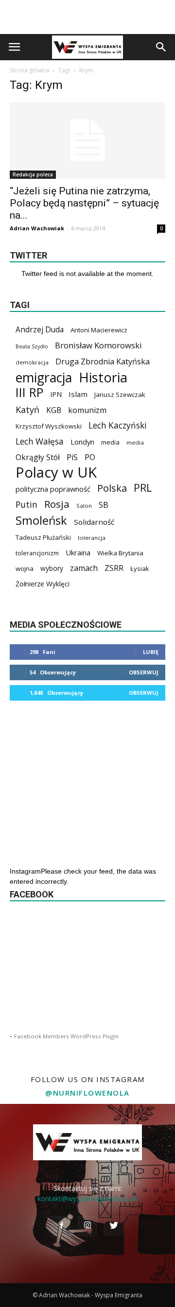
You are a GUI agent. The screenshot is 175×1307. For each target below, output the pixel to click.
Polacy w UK (56, 472)
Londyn (82, 442)
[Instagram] (87, 1226)
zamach (84, 568)
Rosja (57, 504)
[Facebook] (61, 1226)
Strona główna (29, 70)
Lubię (150, 651)
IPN (56, 394)
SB (103, 504)
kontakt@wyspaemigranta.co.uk (87, 1198)
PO (90, 457)
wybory (51, 568)
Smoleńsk (41, 521)
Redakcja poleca (33, 174)
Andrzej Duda (40, 330)
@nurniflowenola (87, 1093)
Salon (84, 505)
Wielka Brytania (120, 553)
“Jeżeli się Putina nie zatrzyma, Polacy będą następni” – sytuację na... (84, 203)
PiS (72, 457)
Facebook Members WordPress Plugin (66, 1036)
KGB (53, 410)
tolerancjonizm (37, 553)
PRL (143, 487)
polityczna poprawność (53, 489)
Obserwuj (143, 672)
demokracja (32, 362)
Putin (26, 504)
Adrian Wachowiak (37, 228)
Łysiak (139, 568)
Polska (112, 488)
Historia (103, 377)
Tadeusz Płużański (43, 537)
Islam (78, 394)
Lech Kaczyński (117, 425)
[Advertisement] (87, 17)
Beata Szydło (32, 346)
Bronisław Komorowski (98, 345)
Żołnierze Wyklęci (43, 583)
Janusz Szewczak (119, 394)
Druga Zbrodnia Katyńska (102, 362)
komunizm (87, 410)
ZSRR (114, 568)
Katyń (27, 410)
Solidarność (94, 522)
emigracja (44, 377)
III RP (29, 392)
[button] (161, 47)
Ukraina (78, 552)
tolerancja (91, 537)
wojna (25, 568)
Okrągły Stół (38, 457)
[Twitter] (113, 1226)
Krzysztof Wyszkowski (49, 426)
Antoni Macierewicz (98, 330)
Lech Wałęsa (40, 441)
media (110, 442)
